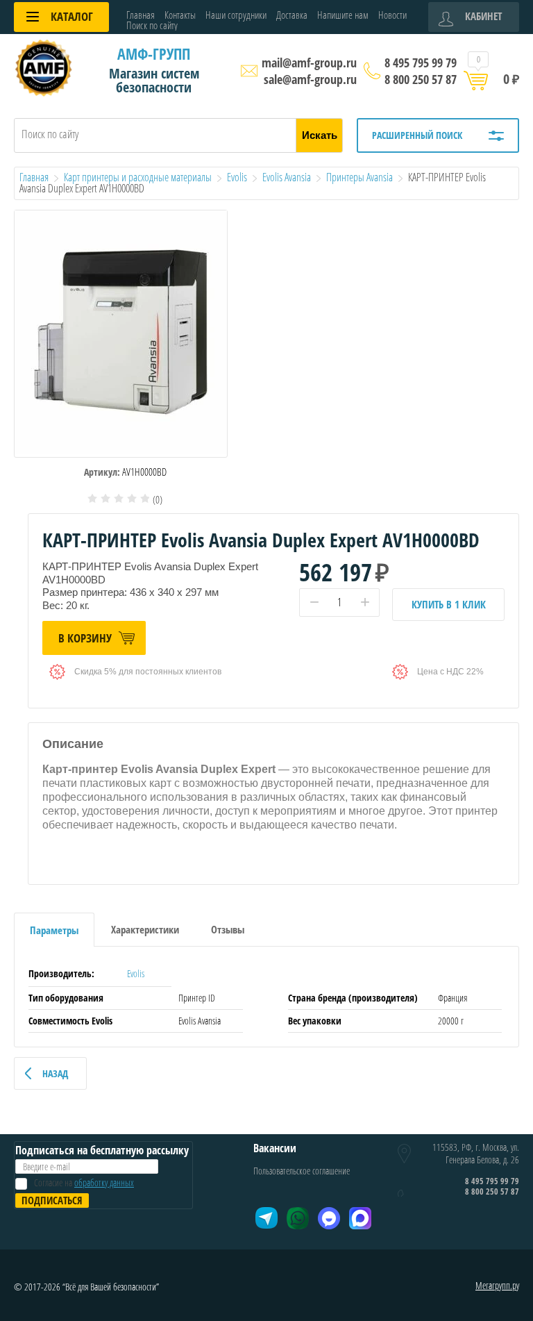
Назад (55, 1073)
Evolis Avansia (286, 177)
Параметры (54, 930)
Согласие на (84, 1182)
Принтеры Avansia (359, 177)
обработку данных (104, 1182)
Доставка (291, 15)
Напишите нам (343, 15)
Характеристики (145, 929)
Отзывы (227, 929)
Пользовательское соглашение (301, 1170)
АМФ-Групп (153, 53)
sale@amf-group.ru (310, 79)
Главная (140, 15)
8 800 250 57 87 (420, 79)
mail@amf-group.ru (309, 62)
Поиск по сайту (152, 25)
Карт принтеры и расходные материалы (138, 177)
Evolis (237, 177)
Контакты (180, 15)
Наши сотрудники (235, 15)
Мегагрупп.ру (497, 1285)
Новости (392, 15)
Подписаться (52, 1200)
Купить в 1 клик (449, 604)
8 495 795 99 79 (420, 62)
